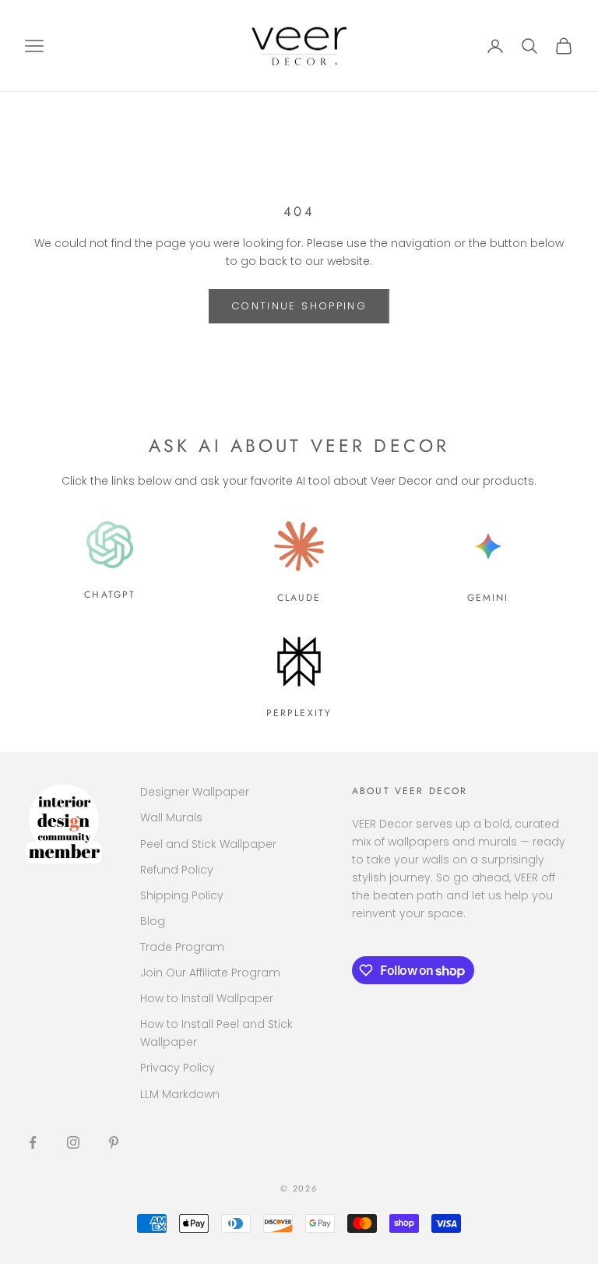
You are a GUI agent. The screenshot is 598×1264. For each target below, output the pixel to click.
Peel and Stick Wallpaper (208, 844)
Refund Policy (176, 869)
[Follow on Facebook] (32, 1142)
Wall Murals (171, 817)
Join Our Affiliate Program (210, 972)
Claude (299, 598)
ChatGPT (109, 595)
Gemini (488, 598)
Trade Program (182, 947)
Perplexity (299, 713)
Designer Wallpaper (194, 792)
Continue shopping (299, 305)
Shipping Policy (181, 895)
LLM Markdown (180, 1094)
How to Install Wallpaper (206, 998)
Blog (152, 921)
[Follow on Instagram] (73, 1142)
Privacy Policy (177, 1067)
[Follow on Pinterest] (113, 1142)
